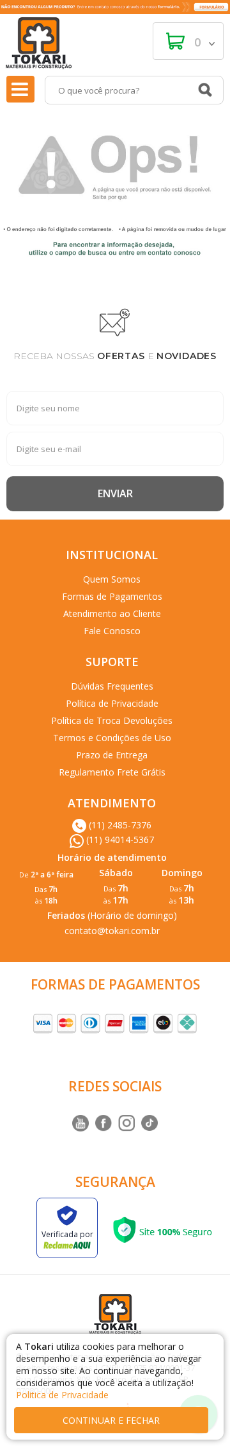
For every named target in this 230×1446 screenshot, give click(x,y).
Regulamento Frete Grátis (112, 772)
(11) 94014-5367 (119, 839)
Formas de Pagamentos (112, 596)
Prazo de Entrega (112, 755)
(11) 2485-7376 (118, 825)
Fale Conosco (112, 631)
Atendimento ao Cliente (112, 613)
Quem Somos (112, 579)
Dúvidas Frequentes (112, 686)
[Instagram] (80, 1123)
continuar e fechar (111, 1420)
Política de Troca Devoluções (111, 720)
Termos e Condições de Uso (112, 738)
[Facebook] (103, 1123)
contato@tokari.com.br (112, 931)
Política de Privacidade (112, 703)
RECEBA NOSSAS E (115, 356)
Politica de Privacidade (62, 1395)
